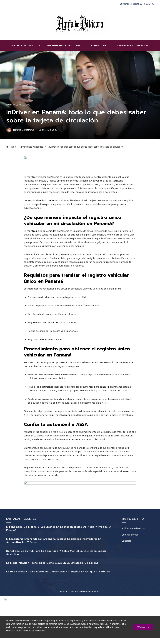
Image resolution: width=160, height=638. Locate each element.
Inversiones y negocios (18, 105)
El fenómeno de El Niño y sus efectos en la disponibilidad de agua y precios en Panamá (58, 528)
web (127, 471)
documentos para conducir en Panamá (101, 386)
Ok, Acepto (143, 626)
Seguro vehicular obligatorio (43, 322)
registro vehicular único (62, 414)
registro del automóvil (50, 200)
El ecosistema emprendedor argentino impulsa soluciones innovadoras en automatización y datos (53, 540)
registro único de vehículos (41, 230)
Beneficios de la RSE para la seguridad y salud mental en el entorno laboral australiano (56, 552)
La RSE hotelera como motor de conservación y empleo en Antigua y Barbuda (58, 572)
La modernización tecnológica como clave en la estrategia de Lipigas (52, 563)
